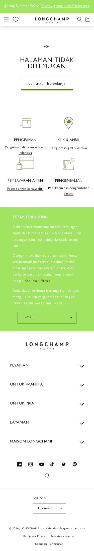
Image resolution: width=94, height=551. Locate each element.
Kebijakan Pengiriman (49, 544)
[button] (6, 19)
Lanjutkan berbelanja (47, 84)
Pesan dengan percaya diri (25, 189)
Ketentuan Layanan (62, 536)
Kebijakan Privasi (34, 536)
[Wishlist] (15, 19)
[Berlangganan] (70, 318)
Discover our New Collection (65, 6)
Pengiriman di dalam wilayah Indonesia (25, 150)
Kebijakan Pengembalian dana (65, 528)
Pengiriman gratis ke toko (69, 148)
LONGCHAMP (30, 528)
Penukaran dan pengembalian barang (68, 191)
